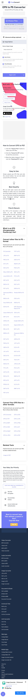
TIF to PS (5, 368)
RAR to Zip (4, 606)
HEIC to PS (17, 372)
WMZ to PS (17, 376)
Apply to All (12, 75)
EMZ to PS (6, 364)
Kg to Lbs (3, 624)
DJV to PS (16, 384)
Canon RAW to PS (8, 312)
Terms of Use (21, 28)
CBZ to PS (6, 355)
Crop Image (4, 642)
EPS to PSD (17, 431)
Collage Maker (4, 637)
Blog (2, 666)
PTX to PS (16, 276)
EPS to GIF (17, 427)
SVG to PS (6, 268)
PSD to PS (17, 268)
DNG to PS (6, 284)
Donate (3, 667)
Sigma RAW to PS (18, 325)
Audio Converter (5, 566)
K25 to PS (6, 325)
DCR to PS (6, 307)
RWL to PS (6, 329)
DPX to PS (6, 380)
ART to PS (16, 380)
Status (2, 677)
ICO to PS (16, 347)
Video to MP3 (4, 563)
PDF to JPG (4, 576)
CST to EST (3, 611)
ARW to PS (17, 339)
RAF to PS (17, 284)
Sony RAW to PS (7, 302)
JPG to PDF (4, 573)
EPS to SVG (17, 414)
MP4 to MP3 (4, 561)
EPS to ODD (6, 427)
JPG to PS (6, 255)
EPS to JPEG (6, 435)
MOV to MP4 (4, 548)
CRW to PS (6, 321)
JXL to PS (6, 351)
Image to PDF (7, 455)
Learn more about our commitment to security (14, 486)
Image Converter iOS (6, 660)
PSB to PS (6, 343)
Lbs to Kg (3, 621)
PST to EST (3, 609)
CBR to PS (6, 347)
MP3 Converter (5, 558)
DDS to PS (6, 376)
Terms (2, 672)
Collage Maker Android (6, 652)
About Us (3, 664)
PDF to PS (6, 392)
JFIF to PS (17, 343)
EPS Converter (7, 414)
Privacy (3, 670)
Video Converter (5, 551)
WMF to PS (17, 388)
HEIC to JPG (4, 578)
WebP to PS (17, 264)
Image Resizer (4, 639)
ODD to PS (17, 259)
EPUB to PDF (4, 594)
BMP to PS (17, 255)
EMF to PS (6, 388)
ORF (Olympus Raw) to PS (18, 307)
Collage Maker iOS (5, 654)
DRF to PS (6, 317)
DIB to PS (6, 360)
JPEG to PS (17, 364)
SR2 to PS (17, 272)
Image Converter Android (7, 657)
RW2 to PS (6, 298)
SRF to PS (6, 280)
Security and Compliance (7, 674)
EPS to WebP (6, 431)
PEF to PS (6, 288)
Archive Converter (5, 614)
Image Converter (5, 584)
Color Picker (4, 645)
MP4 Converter (5, 543)
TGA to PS (16, 360)
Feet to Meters (4, 627)
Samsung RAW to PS (8, 293)
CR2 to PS (17, 298)
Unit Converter (4, 629)
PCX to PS (16, 368)
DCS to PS (17, 317)
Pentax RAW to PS (19, 292)
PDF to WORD (4, 591)
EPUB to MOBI (4, 596)
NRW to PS (6, 333)
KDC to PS (17, 280)
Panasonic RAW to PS (19, 334)
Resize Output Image (8, 46)
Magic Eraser (7, 102)
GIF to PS (5, 264)
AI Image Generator (9, 98)
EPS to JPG (17, 419)
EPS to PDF (17, 435)
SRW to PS (17, 288)
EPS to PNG (17, 423)
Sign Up (16, 24)
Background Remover (9, 94)
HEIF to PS (17, 351)
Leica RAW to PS (7, 276)
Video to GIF (4, 545)
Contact (3, 676)
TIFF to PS (17, 251)
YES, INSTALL (20, 693)
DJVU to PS (17, 355)
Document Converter (6, 599)
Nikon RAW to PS (8, 272)
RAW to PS (17, 302)
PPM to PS (6, 384)
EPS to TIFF (6, 419)
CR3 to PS (17, 312)
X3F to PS (6, 339)
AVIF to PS (6, 372)
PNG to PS (6, 259)
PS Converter (7, 251)
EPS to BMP (6, 423)
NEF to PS (16, 329)
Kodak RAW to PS (19, 321)
